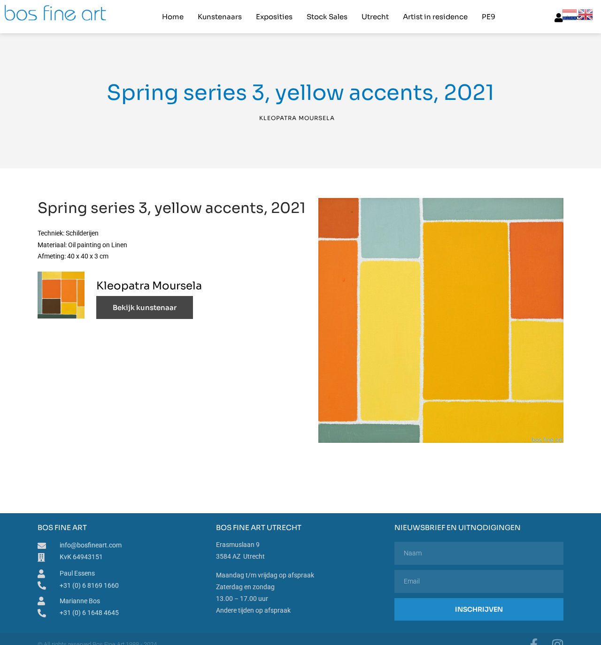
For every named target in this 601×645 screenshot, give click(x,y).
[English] (586, 14)
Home (173, 16)
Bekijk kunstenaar (145, 307)
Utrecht (375, 16)
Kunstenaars (220, 16)
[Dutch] (570, 14)
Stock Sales (327, 16)
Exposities (274, 16)
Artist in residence (435, 16)
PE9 (488, 16)
